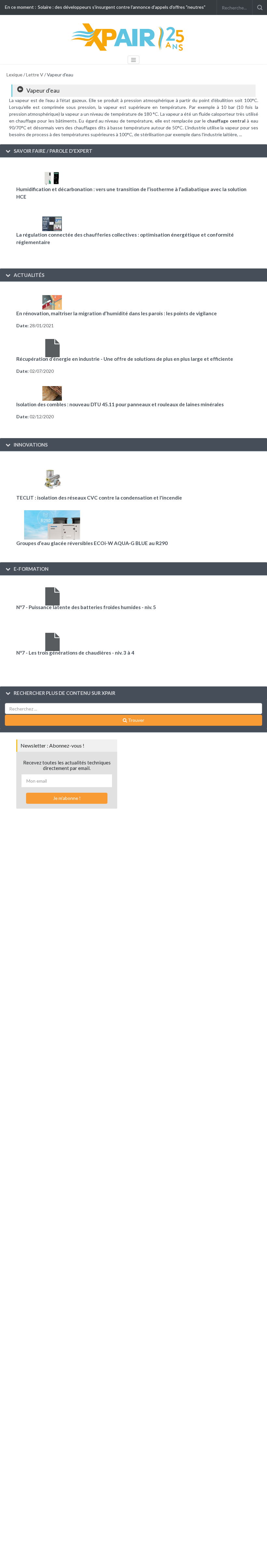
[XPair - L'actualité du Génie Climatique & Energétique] (128, 36)
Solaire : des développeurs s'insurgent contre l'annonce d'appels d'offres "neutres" (121, 7)
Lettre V (34, 74)
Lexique (14, 74)
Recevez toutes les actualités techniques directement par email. (67, 765)
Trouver (135, 720)
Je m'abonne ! (67, 798)
